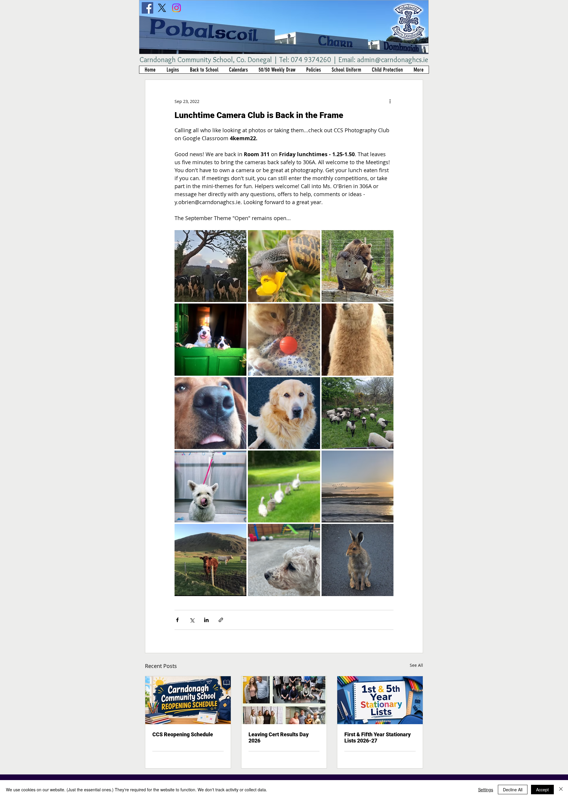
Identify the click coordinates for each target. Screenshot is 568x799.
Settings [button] (485, 789)
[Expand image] (210, 266)
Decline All (512, 789)
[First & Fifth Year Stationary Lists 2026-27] (380, 700)
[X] (162, 8)
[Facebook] (147, 8)
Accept (542, 789)
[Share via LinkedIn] (206, 620)
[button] (172, 69)
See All (416, 665)
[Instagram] (176, 8)
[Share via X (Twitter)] (192, 620)
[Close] (560, 789)
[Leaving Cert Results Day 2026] (284, 700)
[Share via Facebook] (177, 620)
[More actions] (389, 101)
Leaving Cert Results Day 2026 (278, 737)
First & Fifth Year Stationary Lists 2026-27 (377, 737)
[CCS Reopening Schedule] (188, 700)
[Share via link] (221, 620)
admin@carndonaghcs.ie (392, 59)
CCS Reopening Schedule (182, 734)
